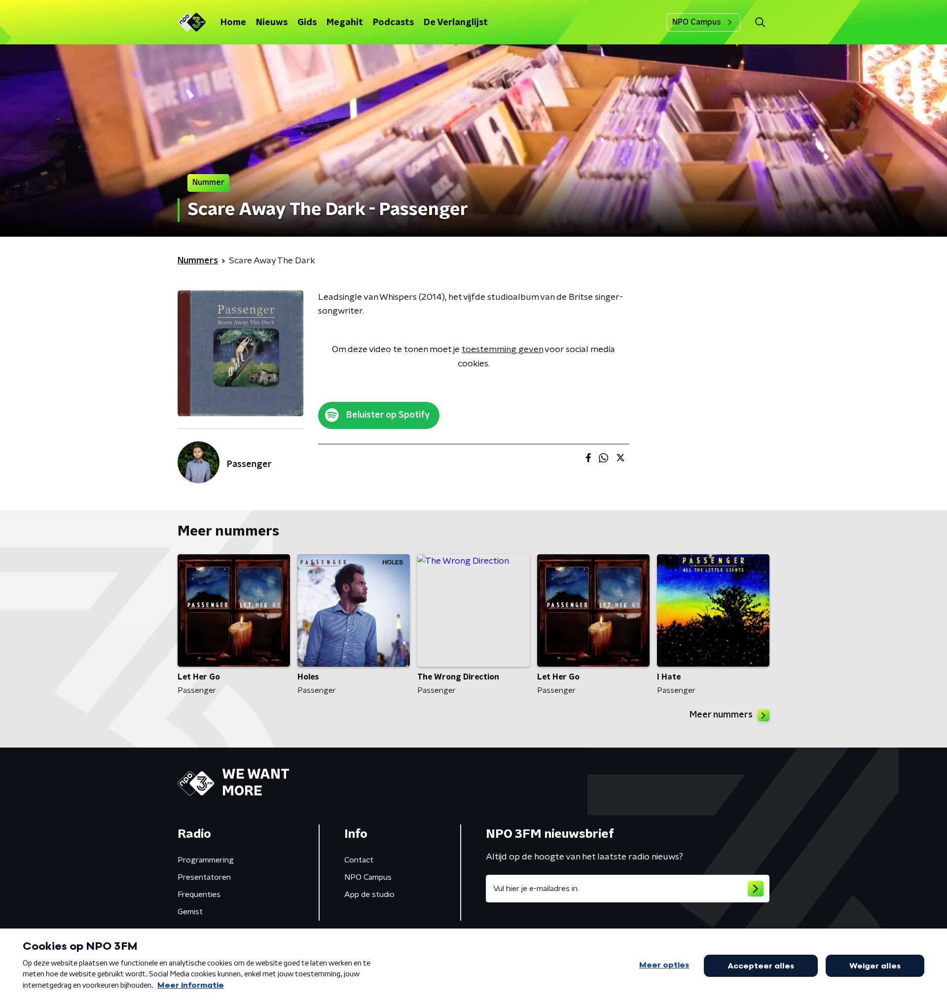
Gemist (190, 912)
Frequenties (199, 894)
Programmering (206, 860)
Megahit (345, 22)
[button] (759, 22)
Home (233, 22)
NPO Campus (696, 22)
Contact (358, 860)
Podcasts (393, 22)
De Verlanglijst (456, 22)
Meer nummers (721, 715)
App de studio (369, 894)
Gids (307, 22)
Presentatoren (204, 877)
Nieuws (272, 22)
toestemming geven (502, 349)
